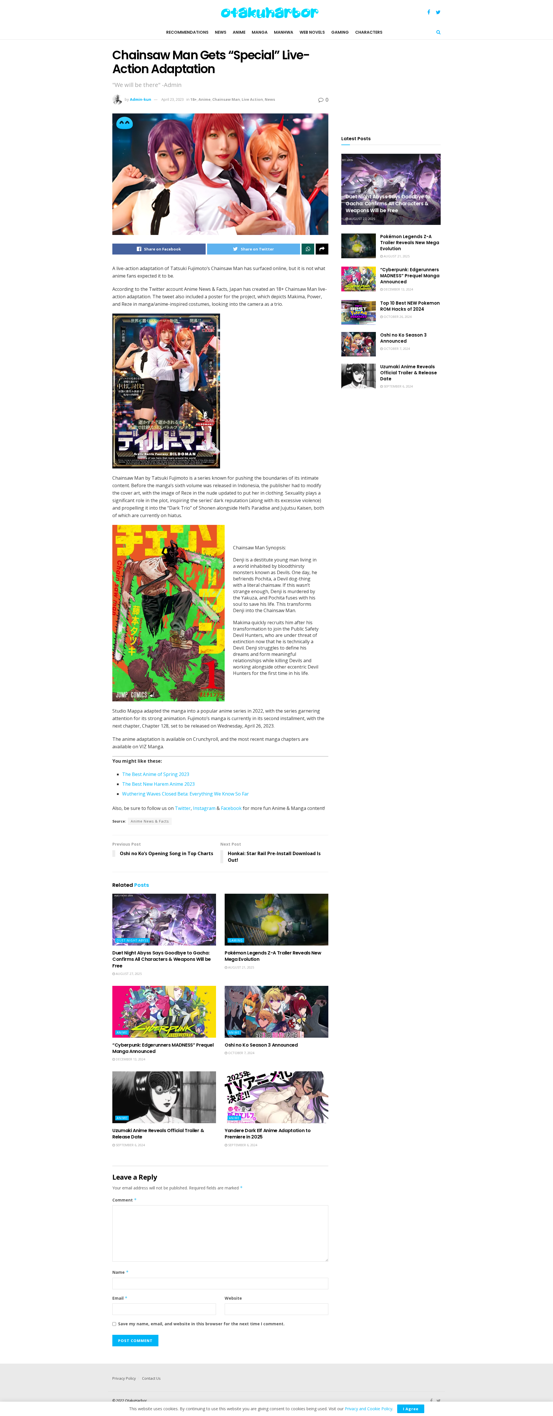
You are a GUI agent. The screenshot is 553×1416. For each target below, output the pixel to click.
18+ (193, 99)
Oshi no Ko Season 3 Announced (261, 1045)
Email (120, 1298)
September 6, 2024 (130, 1145)
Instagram (204, 808)
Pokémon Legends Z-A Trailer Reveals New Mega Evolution (273, 956)
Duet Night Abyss (132, 940)
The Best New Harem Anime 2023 (158, 784)
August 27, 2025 (128, 973)
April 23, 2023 (172, 99)
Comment (124, 1200)
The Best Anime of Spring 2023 (155, 774)
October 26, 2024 (397, 316)
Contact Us (151, 1378)
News (220, 32)
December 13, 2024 (130, 1059)
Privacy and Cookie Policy (368, 1408)
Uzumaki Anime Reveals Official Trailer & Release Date (158, 1133)
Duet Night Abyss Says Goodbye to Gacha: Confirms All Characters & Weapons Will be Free (161, 959)
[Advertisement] (391, 84)
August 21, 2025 (240, 967)
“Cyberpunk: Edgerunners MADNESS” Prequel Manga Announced (162, 1048)
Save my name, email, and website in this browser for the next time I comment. (201, 1323)
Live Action (252, 99)
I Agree (410, 1408)
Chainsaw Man (226, 99)
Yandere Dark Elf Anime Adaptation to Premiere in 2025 (267, 1133)
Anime (239, 32)
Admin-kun (140, 99)
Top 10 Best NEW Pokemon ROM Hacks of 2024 (410, 306)
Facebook (231, 808)
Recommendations (187, 32)
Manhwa (283, 32)
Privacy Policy (124, 1378)
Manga (260, 32)
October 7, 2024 (240, 1053)
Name (120, 1272)
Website (233, 1298)
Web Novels (312, 32)
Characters (368, 32)
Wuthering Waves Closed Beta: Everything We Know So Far (185, 794)
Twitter (183, 808)
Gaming (340, 32)
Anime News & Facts (150, 821)
